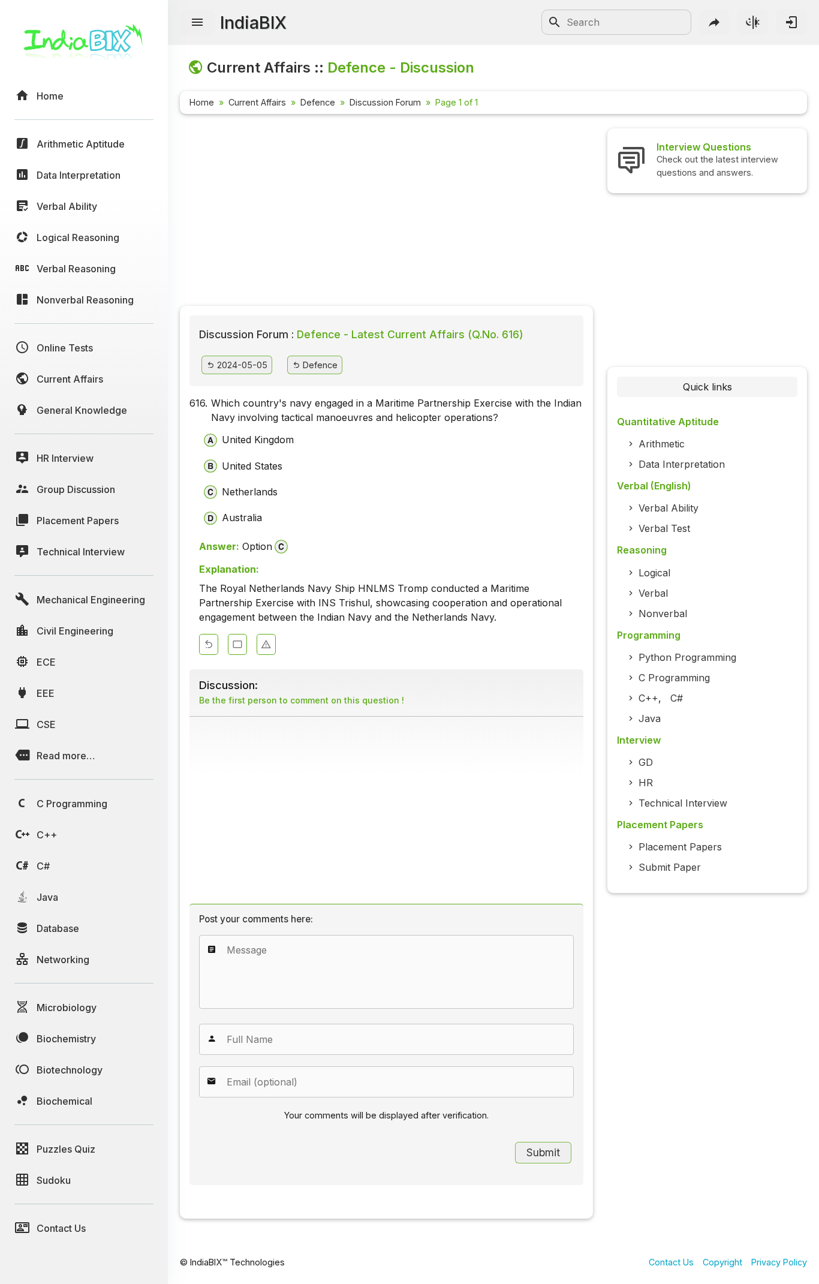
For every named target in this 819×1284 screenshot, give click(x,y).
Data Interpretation (682, 464)
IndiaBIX (253, 22)
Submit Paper (670, 867)
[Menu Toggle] (197, 22)
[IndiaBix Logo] (84, 46)
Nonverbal (663, 614)
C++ (648, 698)
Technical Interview (683, 803)
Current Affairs (257, 102)
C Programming (674, 678)
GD (646, 762)
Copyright (722, 1262)
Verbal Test (664, 528)
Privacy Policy (779, 1262)
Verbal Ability (668, 508)
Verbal (653, 593)
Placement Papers (680, 847)
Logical (654, 573)
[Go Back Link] (208, 644)
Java (650, 718)
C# (676, 698)
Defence (317, 102)
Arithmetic (662, 444)
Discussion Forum (385, 102)
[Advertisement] (386, 212)
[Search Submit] (554, 22)
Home (201, 102)
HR (646, 783)
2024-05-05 (241, 365)
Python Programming (687, 657)
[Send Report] (266, 644)
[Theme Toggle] (753, 22)
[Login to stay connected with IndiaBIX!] (791, 22)
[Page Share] (714, 22)
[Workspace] (237, 644)
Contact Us (671, 1262)
